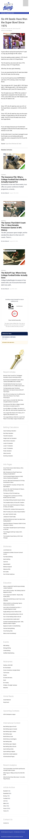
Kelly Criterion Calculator (9, 440)
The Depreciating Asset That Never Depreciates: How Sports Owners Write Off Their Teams (13, 390)
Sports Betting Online (8, 749)
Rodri (4, 680)
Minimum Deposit (7, 566)
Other (4, 806)
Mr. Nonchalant (7, 667)
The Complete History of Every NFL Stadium (13, 502)
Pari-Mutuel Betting (8, 556)
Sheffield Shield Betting (8, 653)
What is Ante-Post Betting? (9, 633)
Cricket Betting (6, 650)
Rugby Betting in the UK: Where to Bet (12, 611)
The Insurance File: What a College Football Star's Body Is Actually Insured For (14, 179)
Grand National (7, 699)
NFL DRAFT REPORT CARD (9, 514)
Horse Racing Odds (8, 631)
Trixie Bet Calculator (8, 435)
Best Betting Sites (7, 741)
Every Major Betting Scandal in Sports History (14, 500)
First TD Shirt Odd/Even (9, 574)
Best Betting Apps (7, 734)
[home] (8, 6)
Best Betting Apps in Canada (10, 729)
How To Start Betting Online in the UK (12, 616)
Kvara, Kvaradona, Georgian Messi (11, 670)
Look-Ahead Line (7, 550)
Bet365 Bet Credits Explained (10, 754)
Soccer (5, 808)
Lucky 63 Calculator (8, 443)
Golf (4, 801)
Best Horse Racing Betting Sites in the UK (13, 614)
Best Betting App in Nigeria (9, 744)
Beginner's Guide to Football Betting (11, 626)
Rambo (5, 675)
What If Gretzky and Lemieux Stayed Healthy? (14, 511)
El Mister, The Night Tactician (10, 685)
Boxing (5, 796)
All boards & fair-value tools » (8, 342)
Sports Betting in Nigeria (9, 751)
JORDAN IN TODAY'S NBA (9, 516)
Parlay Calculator (7, 450)
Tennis (4, 811)
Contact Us (6, 823)
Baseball (5, 791)
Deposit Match (6, 564)
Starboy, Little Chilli (7, 665)
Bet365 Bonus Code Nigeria (9, 739)
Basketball (5, 793)
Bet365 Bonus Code (8, 736)
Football (5, 798)
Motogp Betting (7, 648)
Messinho (5, 687)
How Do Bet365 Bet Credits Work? (11, 619)
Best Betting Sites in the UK (9, 746)
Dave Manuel (9, 30)
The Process (6, 672)
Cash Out (5, 561)
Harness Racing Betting (9, 628)
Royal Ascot (6, 702)
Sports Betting (6, 559)
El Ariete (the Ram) (7, 677)
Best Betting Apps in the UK (9, 726)
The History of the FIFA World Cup (11, 493)
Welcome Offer (6, 569)
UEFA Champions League (9, 714)
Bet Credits (6, 571)
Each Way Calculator (8, 433)
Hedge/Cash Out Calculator (10, 438)
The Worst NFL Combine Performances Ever (13, 509)
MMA (4, 803)
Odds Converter (7, 453)
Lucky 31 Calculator (8, 445)
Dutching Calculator (8, 455)
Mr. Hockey (6, 682)
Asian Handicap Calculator (9, 430)
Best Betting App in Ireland (9, 731)
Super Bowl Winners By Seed (13, 143)
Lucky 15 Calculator (8, 448)
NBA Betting (6, 645)
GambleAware (19, 306)
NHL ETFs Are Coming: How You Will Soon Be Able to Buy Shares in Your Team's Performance (14, 396)
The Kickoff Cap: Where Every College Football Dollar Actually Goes (14, 275)
